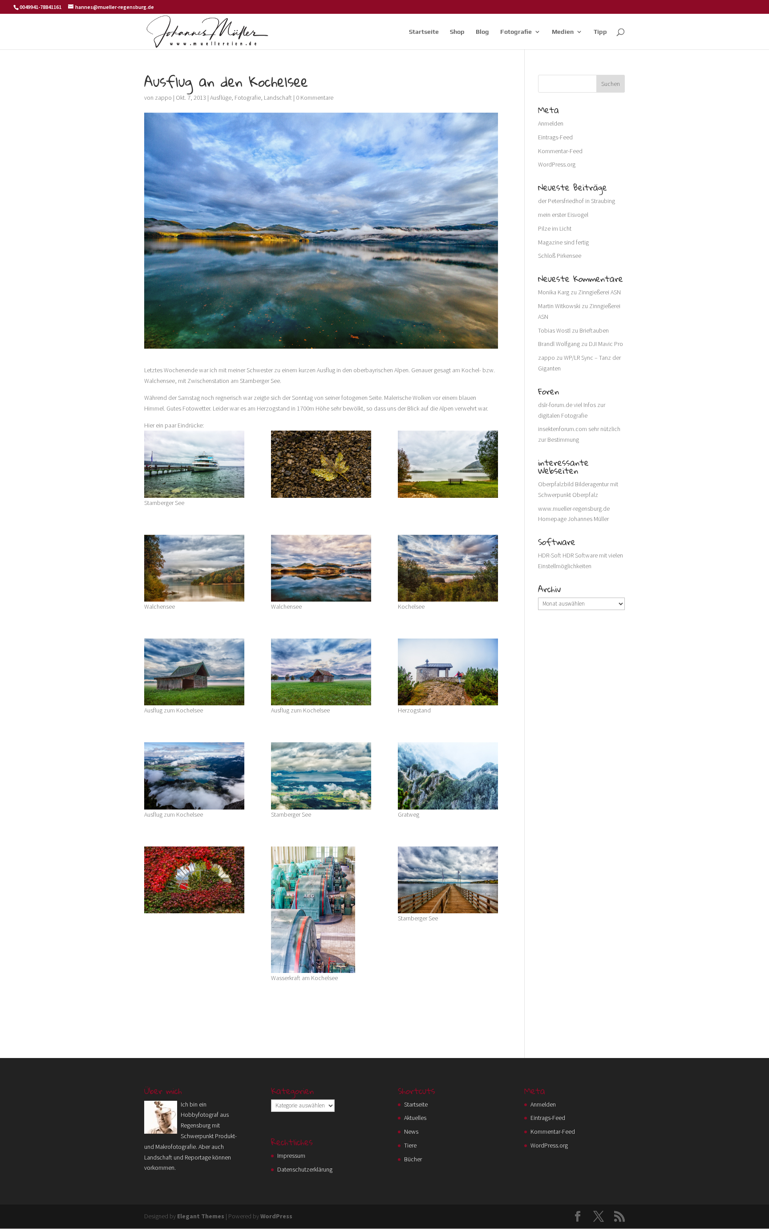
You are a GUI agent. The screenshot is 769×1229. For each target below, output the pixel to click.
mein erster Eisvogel (563, 215)
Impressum (291, 1156)
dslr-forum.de (555, 405)
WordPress (276, 1216)
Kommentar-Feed (560, 151)
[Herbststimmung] (194, 879)
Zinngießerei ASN (599, 292)
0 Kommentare (314, 98)
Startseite (424, 31)
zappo (163, 98)
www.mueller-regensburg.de (574, 509)
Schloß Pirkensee (559, 256)
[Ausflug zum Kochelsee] (194, 464)
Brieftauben (594, 330)
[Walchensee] (194, 568)
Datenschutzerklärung (304, 1169)
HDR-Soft (549, 555)
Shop (457, 31)
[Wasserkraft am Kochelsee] (321, 909)
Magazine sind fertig (563, 242)
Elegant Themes (200, 1216)
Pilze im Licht (554, 228)
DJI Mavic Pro (606, 344)
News (411, 1131)
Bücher (413, 1159)
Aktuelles (415, 1118)
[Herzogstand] (448, 672)
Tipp (600, 31)
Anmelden (550, 123)
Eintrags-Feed (555, 137)
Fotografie (516, 31)
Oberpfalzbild (556, 484)
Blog (482, 31)
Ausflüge (220, 98)
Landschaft (278, 98)
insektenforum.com (562, 429)
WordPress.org (556, 164)
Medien (563, 31)
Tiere (410, 1145)
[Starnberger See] (321, 775)
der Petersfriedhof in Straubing (576, 201)
